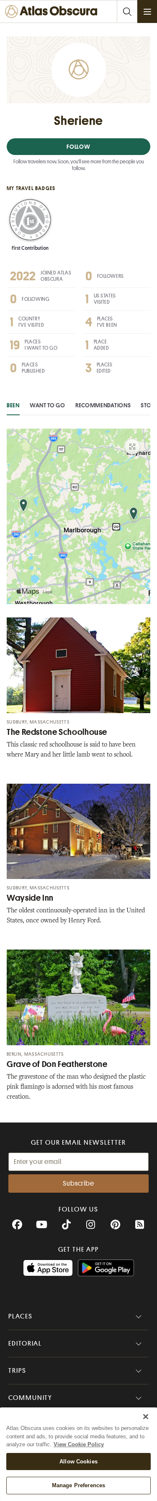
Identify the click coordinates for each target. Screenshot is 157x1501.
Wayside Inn (30, 898)
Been (13, 405)
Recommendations (103, 405)
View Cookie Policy (79, 1444)
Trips (17, 1370)
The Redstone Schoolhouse (57, 732)
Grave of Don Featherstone (57, 1064)
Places (20, 1316)
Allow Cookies (78, 1461)
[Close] (145, 1416)
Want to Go (47, 405)
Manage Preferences (78, 1485)
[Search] (127, 11)
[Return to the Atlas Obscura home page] (53, 11)
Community (30, 1397)
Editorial (25, 1343)
